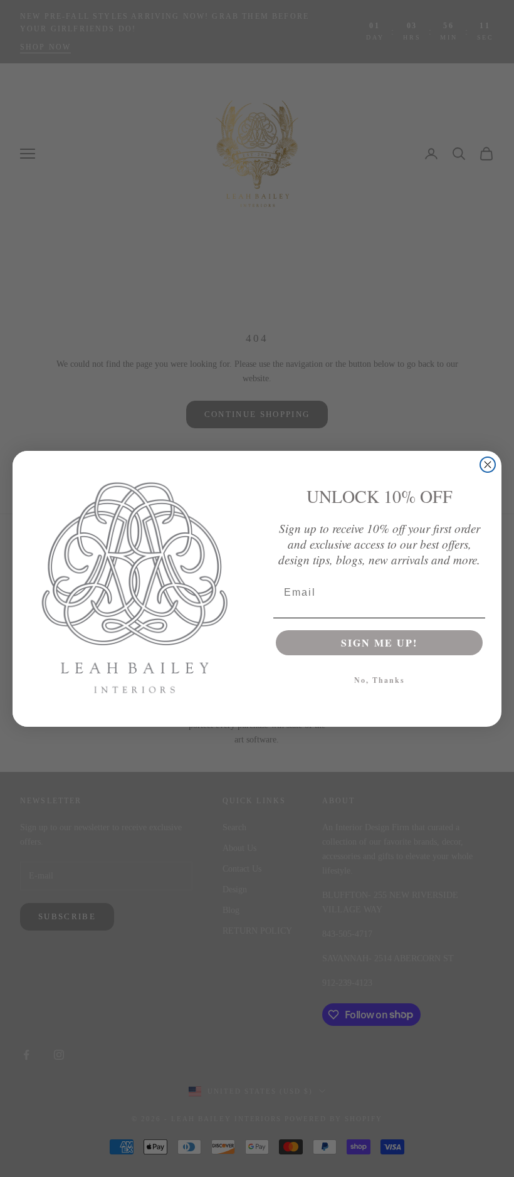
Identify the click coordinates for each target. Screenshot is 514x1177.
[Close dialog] (487, 464)
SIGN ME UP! (379, 642)
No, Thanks (379, 680)
